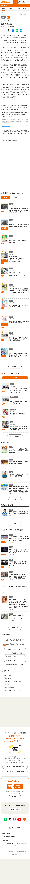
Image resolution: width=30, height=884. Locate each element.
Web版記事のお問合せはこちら (14, 664)
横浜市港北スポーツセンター (13, 681)
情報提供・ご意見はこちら (13, 649)
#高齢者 (14, 140)
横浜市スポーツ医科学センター (13, 690)
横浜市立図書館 (9, 687)
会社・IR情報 (6, 833)
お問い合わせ (16, 827)
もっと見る (15, 366)
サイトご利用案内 (21, 843)
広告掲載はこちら (11, 657)
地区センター (8, 684)
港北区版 (4, 6)
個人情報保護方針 (9, 843)
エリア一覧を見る (15, 436)
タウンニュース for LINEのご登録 (14, 767)
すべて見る (15, 499)
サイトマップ (15, 845)
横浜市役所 (8, 678)
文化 (19, 9)
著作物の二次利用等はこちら (14, 653)
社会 (24, 9)
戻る (3, 12)
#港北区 (4, 140)
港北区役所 (8, 675)
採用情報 (5, 840)
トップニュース (12, 9)
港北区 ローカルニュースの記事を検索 (14, 586)
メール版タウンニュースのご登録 (14, 771)
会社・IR (19, 2)
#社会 (9, 140)
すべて (3, 9)
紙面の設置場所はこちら (13, 660)
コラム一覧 (15, 628)
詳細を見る (15, 797)
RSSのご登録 (14, 809)
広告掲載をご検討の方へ (10, 836)
